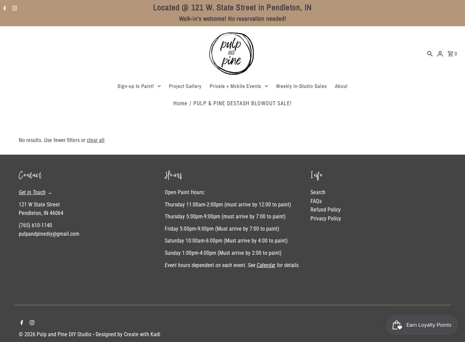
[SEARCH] (430, 53)
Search (317, 192)
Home (180, 103)
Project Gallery (185, 86)
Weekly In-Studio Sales (301, 86)
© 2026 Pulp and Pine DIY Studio (56, 334)
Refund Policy (325, 209)
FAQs (316, 201)
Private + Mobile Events (235, 86)
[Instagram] (14, 9)
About (341, 86)
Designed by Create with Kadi (128, 334)
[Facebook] (4, 9)
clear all (96, 140)
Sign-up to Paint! (135, 86)
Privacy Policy (325, 218)
